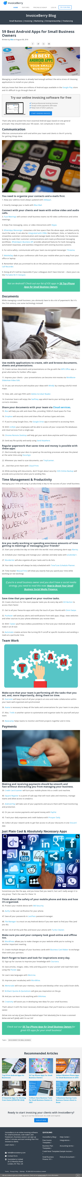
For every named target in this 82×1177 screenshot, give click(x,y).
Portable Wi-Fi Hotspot (15, 275)
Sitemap (22, 1171)
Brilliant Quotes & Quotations (18, 991)
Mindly (51, 385)
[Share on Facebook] (33, 44)
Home (15, 7)
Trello (12, 712)
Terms (7, 1171)
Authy (7, 911)
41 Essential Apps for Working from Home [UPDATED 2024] (14, 1099)
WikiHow (42, 996)
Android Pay (10, 804)
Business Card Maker (59, 949)
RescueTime (22, 571)
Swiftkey (35, 399)
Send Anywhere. (43, 440)
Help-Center (64, 1137)
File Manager (10, 921)
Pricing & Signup (40, 7)
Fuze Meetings (10, 216)
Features (25, 7)
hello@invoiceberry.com (16, 1153)
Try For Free (65, 7)
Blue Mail (38, 205)
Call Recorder (7, 266)
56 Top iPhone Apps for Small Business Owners (49, 285)
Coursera (55, 961)
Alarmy (75, 549)
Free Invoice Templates (47, 1141)
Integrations (65, 1140)
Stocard (73, 823)
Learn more (9, 1145)
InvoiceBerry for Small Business (19, 1040)
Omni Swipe (71, 610)
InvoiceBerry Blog (49, 1137)
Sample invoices (66, 1151)
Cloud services (61, 407)
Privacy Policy (14, 1171)
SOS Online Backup (65, 471)
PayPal (53, 812)
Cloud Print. (34, 466)
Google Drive (38, 421)
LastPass (32, 916)
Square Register (12, 795)
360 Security (38, 905)
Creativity (9, 1001)
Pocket (13, 970)
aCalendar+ (72, 555)
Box (6, 411)
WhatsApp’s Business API (22, 242)
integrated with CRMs (37, 233)
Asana (7, 707)
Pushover (9, 615)
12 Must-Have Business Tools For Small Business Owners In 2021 (40, 1100)
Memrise (31, 975)
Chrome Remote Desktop (16, 435)
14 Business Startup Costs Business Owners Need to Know (66, 1100)
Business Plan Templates (47, 1147)
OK (78, 1175)
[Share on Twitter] (38, 44)
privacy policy (42, 1175)
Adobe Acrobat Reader (41, 394)
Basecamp (9, 721)
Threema (71, 250)
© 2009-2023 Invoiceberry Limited (36, 1171)
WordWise (35, 980)
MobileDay (9, 255)
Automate (9, 632)
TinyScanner (48, 460)
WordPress (10, 941)
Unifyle (13, 427)
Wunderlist (10, 560)
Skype (54, 225)
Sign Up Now (41, 1120)
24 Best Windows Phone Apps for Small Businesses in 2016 (67, 1076)
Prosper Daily (54, 817)
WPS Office (65, 369)
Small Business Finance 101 (48, 1158)
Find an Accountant (67, 1157)
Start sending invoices (40, 113)
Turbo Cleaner (58, 930)
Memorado (10, 985)
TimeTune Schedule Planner (63, 565)
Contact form (13, 1156)
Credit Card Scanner (14, 790)
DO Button (67, 602)
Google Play (67, 87)
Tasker (13, 624)
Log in (53, 7)
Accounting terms (66, 1146)
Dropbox (8, 416)
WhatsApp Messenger (13, 230)
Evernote (9, 699)
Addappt (47, 200)
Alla (11, 39)
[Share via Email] (49, 44)
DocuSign (26, 455)
